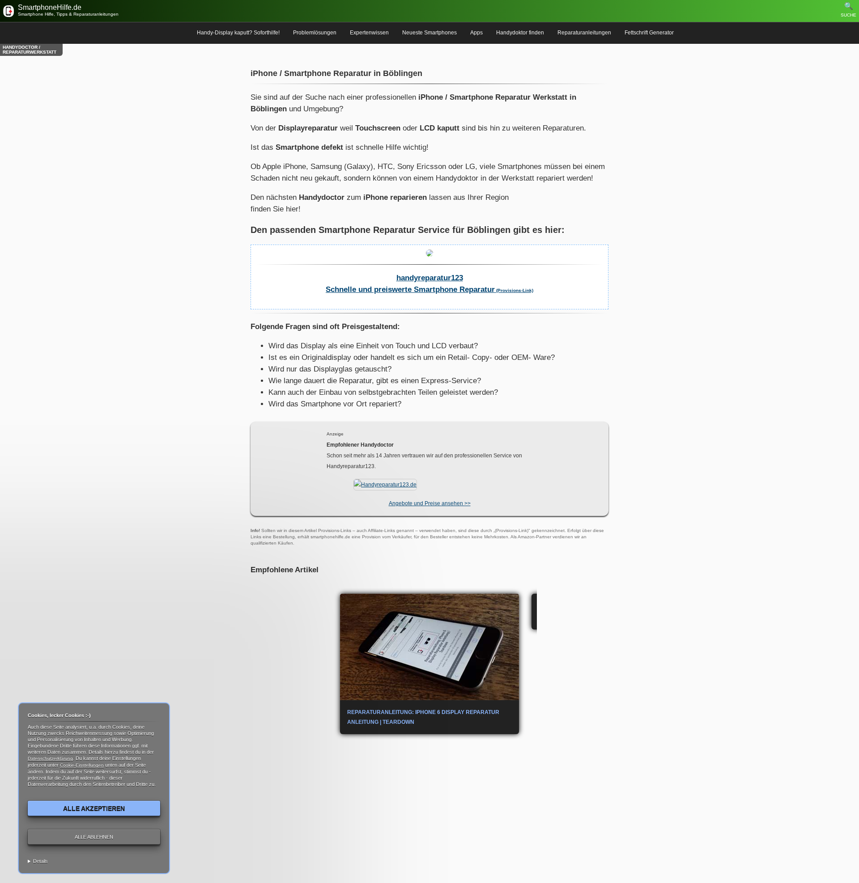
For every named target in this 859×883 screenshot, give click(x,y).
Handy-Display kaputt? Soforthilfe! (238, 33)
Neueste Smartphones (429, 33)
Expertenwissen (369, 33)
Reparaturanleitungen (584, 33)
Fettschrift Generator (649, 33)
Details (40, 861)
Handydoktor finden (520, 33)
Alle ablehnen (94, 837)
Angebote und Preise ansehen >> (430, 503)
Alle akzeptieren (94, 808)
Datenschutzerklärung (50, 758)
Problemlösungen (314, 33)
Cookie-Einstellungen (82, 765)
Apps (476, 33)
